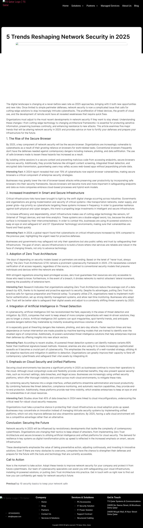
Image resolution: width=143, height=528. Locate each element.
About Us (126, 6)
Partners (91, 6)
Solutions (76, 6)
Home (66, 6)
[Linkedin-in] (133, 516)
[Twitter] (118, 516)
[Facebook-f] (110, 516)
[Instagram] (126, 516)
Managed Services (110, 6)
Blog (136, 6)
